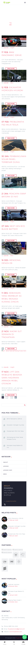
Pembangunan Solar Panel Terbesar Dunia (15, 438)
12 (11, 397)
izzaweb (6, 47)
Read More (10, 68)
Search (24, 404)
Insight (12, 47)
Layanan (6, 466)
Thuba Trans (19, 638)
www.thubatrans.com (15, 631)
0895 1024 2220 (13, 626)
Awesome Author (11, 501)
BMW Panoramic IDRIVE (14, 419)
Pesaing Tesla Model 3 (14, 600)
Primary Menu (25, 2)
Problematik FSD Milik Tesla (15, 431)
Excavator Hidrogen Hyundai (15, 425)
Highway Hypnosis (13, 584)
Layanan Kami (7, 470)
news (11, 83)
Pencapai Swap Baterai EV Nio (15, 446)
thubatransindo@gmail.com (16, 629)
